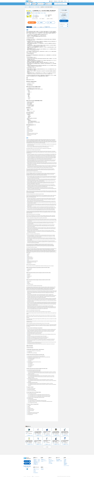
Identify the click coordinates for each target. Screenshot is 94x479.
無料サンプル (50, 459)
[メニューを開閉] (68, 1)
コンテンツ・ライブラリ (66, 465)
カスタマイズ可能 (36, 18)
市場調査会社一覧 (36, 463)
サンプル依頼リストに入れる (30, 435)
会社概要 (65, 459)
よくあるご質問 (50, 463)
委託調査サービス (43, 459)
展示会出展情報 (58, 459)
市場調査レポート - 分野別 (37, 459)
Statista (35, 470)
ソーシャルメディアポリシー (37, 476)
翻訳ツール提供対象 (50, 18)
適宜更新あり (43, 18)
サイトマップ (25, 476)
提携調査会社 (65, 463)
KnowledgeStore (36, 472)
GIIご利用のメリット (36, 464)
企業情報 (65, 457)
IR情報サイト (65, 464)
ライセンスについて (64, 18)
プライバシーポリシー (29, 476)
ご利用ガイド (49, 457)
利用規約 (33, 476)
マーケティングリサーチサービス (43, 461)
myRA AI (35, 471)
